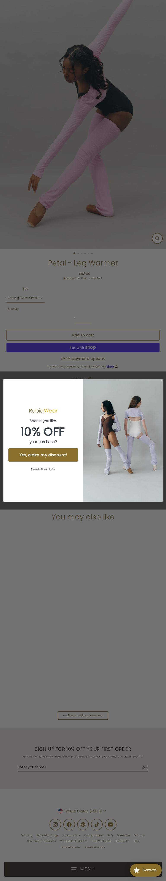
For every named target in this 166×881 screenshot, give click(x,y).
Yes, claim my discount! (43, 455)
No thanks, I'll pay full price (43, 469)
